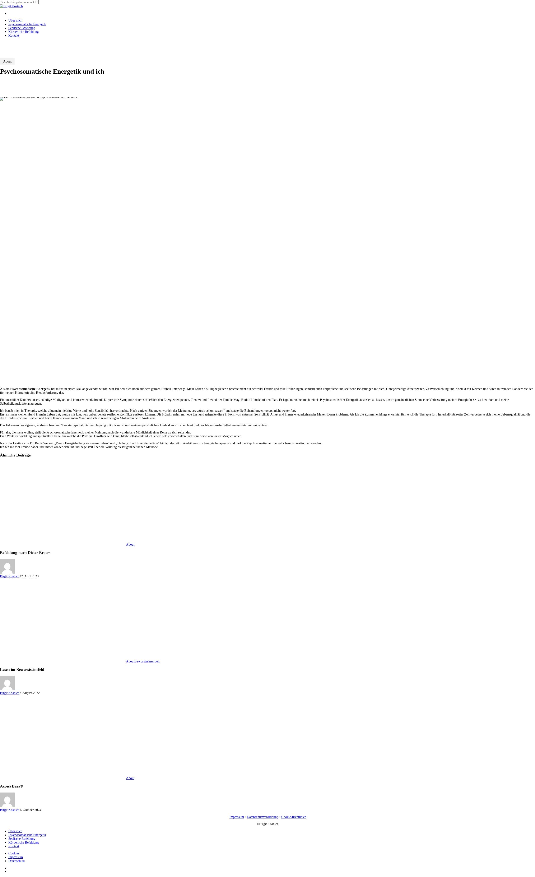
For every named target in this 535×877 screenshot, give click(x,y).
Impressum (236, 817)
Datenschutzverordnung (262, 817)
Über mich (15, 831)
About (7, 61)
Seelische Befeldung (21, 838)
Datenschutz (16, 861)
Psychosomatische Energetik (27, 835)
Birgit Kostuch (9, 576)
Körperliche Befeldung (23, 842)
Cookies (13, 853)
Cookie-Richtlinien (293, 817)
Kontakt (13, 846)
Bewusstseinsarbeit (146, 661)
